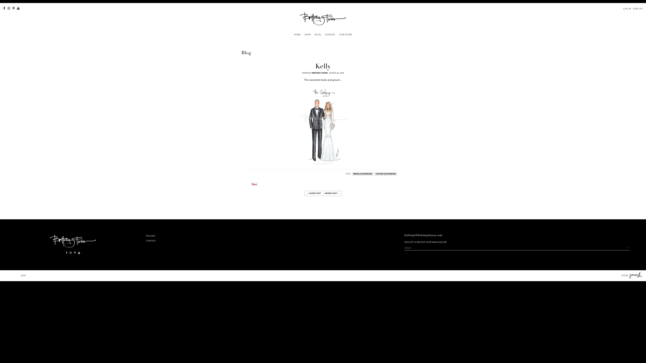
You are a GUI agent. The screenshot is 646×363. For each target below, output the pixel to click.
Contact (151, 240)
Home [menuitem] (297, 34)
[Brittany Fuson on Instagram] (9, 8)
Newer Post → (332, 193)
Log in (627, 8)
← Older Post (313, 193)
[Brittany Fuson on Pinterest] (13, 8)
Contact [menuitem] (330, 34)
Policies (150, 235)
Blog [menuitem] (318, 34)
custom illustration (386, 174)
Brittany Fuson (11, 275)
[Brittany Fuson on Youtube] (18, 8)
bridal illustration (362, 174)
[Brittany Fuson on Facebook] (4, 8)
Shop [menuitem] (308, 34)
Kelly (323, 67)
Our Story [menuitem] (345, 34)
